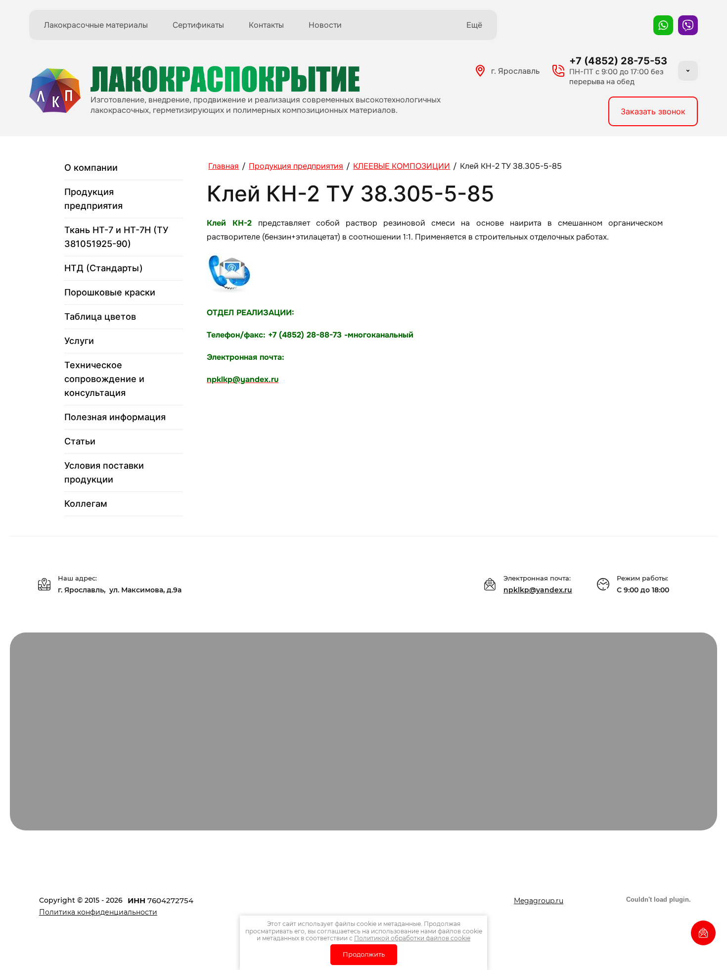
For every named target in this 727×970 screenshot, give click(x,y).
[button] (653, 111)
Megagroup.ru (538, 900)
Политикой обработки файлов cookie (412, 938)
